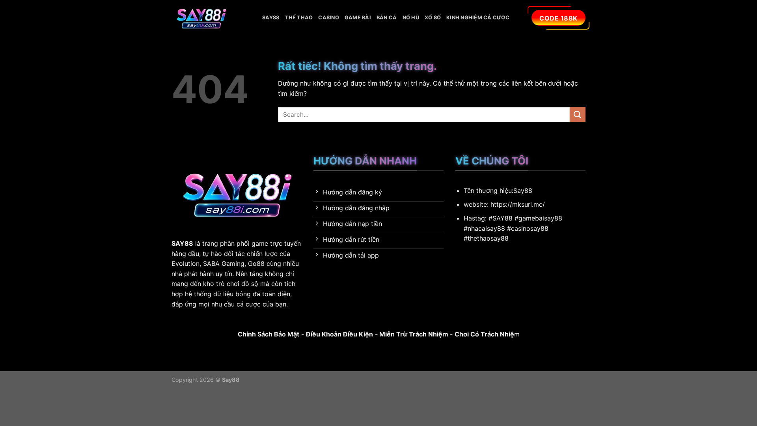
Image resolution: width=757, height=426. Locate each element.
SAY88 (270, 18)
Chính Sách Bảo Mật (268, 334)
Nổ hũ (411, 18)
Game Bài (358, 18)
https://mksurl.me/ (517, 204)
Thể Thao (299, 18)
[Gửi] (577, 114)
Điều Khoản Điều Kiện (339, 334)
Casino (328, 18)
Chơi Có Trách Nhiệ (484, 334)
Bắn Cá (387, 18)
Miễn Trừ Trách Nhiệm (413, 334)
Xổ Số (433, 18)
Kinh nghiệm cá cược (477, 18)
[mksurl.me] (211, 18)
